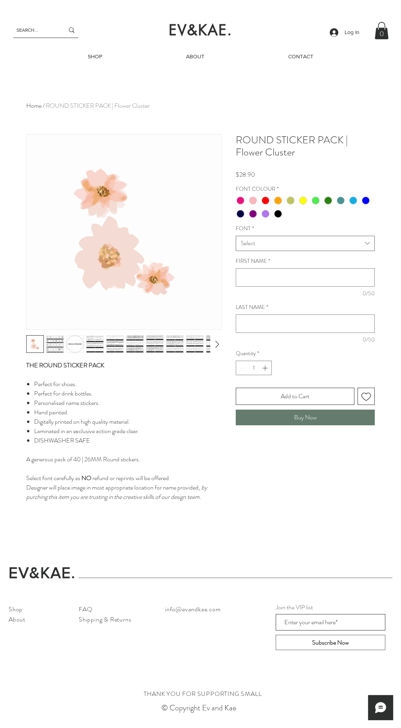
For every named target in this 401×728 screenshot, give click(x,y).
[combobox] (305, 243)
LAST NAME (252, 307)
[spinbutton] (254, 368)
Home (34, 105)
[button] (381, 30)
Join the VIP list (294, 607)
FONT (245, 228)
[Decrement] (242, 368)
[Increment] (266, 368)
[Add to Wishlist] (366, 396)
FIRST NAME (253, 261)
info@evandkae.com (193, 609)
